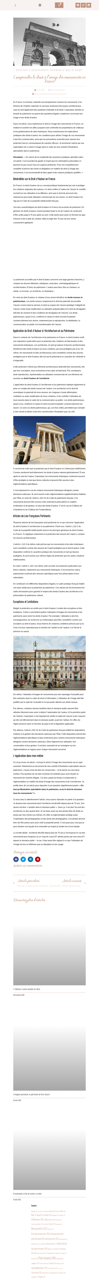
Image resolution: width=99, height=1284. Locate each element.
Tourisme (36, 1272)
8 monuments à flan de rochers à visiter (27, 1194)
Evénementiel (63, 1239)
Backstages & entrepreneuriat (32, 70)
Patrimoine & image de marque (67, 70)
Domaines (59, 1224)
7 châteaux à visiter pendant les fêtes (26, 989)
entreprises (51, 1238)
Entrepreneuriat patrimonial (49, 94)
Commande (58, 1220)
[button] (40, 5)
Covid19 (45, 1224)
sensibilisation (39, 1268)
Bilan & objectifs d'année (41, 1215)
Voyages (41, 1277)
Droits (36, 94)
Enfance (50, 1229)
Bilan (62, 1211)
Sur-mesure (52, 1268)
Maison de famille (54, 1249)
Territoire (60, 1268)
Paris (35, 1259)
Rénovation (60, 1263)
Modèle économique (40, 1253)
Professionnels (44, 1263)
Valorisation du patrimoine (50, 1273)
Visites (63, 1273)
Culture (52, 1224)
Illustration (63, 94)
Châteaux (37, 1219)
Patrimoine (47, 1258)
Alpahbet (34, 1211)
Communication (37, 1224)
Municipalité (51, 1253)
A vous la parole (50, 1211)
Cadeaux (62, 1215)
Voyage (34, 1277)
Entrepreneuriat (40, 1233)
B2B (58, 1211)
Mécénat (59, 1253)
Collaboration (49, 1220)
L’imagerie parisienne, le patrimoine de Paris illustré (31, 1094)
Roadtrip (52, 1263)
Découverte (39, 1228)
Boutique (55, 1215)
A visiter (41, 1211)
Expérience (35, 1244)
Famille (43, 1244)
